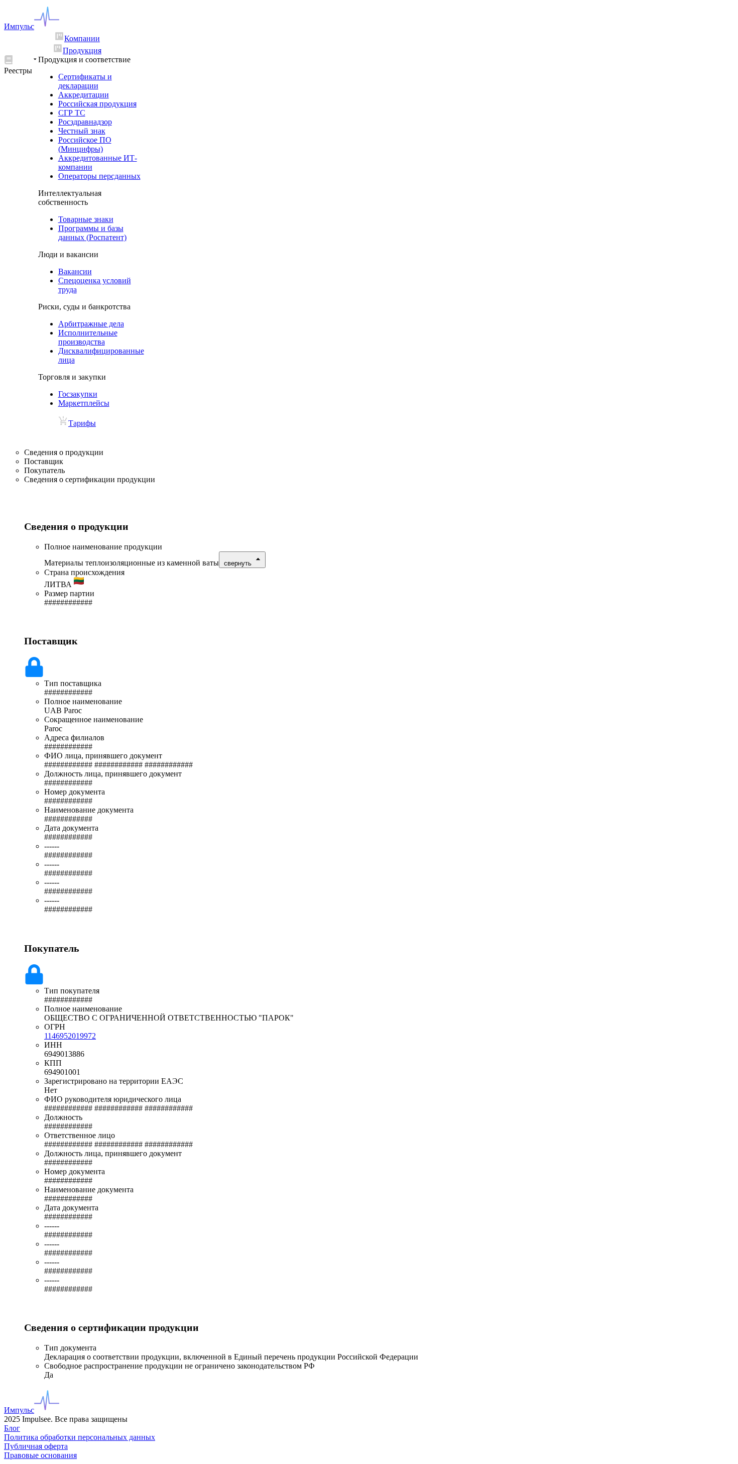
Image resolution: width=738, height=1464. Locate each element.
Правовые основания (40, 1455)
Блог (12, 1428)
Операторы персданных (99, 176)
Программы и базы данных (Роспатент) (92, 233)
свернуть (238, 563)
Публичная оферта (36, 1446)
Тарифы (82, 423)
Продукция (82, 50)
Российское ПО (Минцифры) (84, 144)
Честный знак (81, 131)
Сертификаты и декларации (85, 81)
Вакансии (75, 271)
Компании (82, 38)
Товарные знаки (85, 219)
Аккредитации (83, 94)
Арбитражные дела (91, 323)
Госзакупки (77, 394)
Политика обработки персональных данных (79, 1437)
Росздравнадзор (85, 122)
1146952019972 (70, 1036)
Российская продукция (97, 103)
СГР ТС (71, 112)
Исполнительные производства (87, 337)
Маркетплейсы (83, 403)
